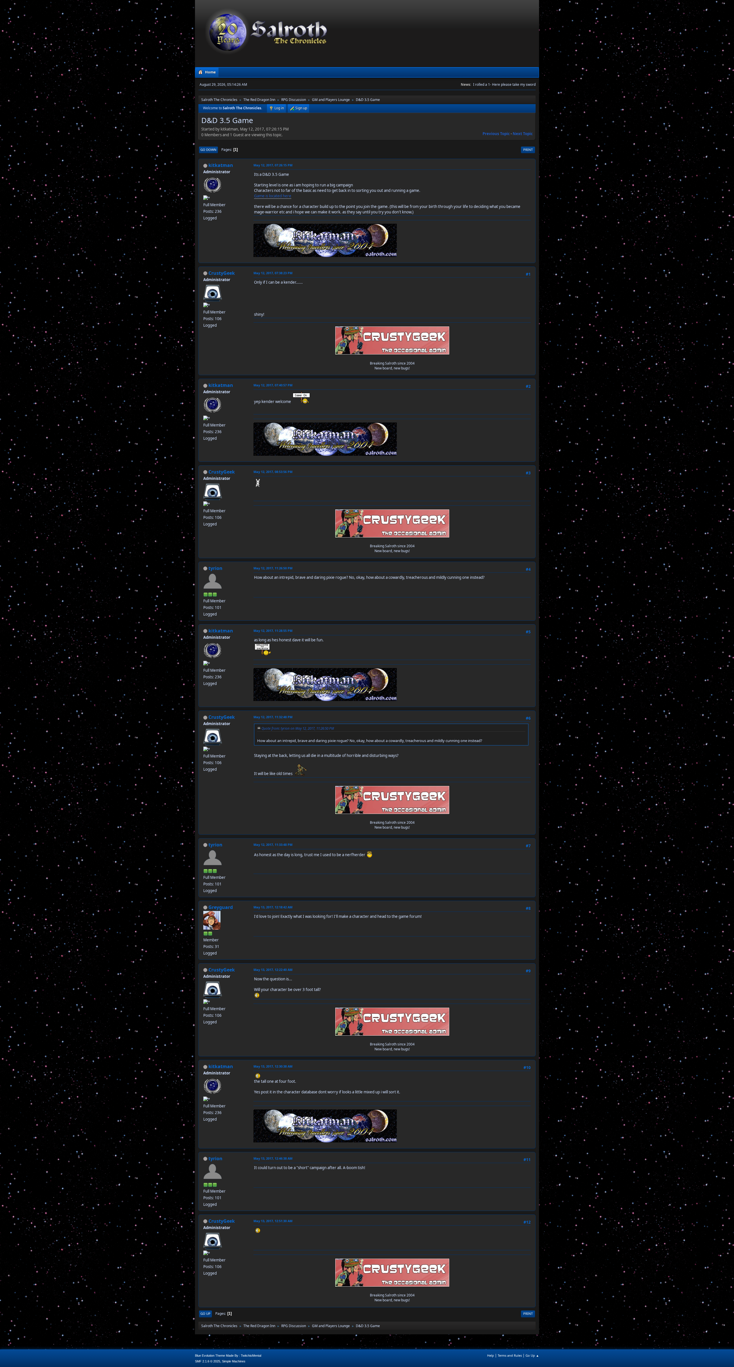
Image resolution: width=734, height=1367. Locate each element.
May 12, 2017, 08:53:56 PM (272, 472)
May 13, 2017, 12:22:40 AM (272, 969)
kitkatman (220, 165)
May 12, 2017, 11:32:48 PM (272, 717)
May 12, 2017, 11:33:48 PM (272, 844)
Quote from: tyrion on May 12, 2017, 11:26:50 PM (297, 728)
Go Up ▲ (532, 1355)
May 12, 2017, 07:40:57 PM (272, 385)
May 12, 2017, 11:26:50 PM (272, 568)
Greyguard (220, 907)
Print (528, 149)
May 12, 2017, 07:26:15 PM (272, 165)
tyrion (215, 568)
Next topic (523, 133)
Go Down (208, 149)
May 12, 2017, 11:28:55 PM (272, 630)
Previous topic (496, 133)
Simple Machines (233, 1361)
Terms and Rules (510, 1355)
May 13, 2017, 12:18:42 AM (272, 907)
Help (490, 1355)
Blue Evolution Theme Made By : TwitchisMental (228, 1355)
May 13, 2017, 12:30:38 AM (272, 1066)
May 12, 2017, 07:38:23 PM (272, 273)
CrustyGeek (221, 273)
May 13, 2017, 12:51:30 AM (272, 1221)
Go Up (205, 1313)
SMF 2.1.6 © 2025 (207, 1361)
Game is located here (272, 195)
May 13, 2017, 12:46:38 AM (272, 1158)
